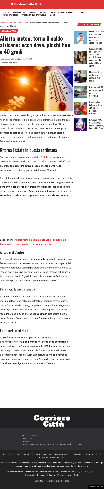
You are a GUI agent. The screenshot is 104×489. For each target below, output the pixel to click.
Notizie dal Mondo (10, 15)
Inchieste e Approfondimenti (63, 12)
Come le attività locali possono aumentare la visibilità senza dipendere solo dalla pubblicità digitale (95, 57)
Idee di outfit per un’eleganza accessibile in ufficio (95, 76)
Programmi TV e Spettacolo (34, 15)
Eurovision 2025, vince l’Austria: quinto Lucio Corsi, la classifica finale (96, 124)
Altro (52, 15)
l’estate (44, 157)
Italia (82, 12)
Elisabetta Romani (10, 62)
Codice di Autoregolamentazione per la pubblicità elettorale (52, 444)
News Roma (11, 23)
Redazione (27, 438)
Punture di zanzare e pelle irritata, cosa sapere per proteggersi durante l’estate (96, 37)
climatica (10, 263)
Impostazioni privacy (96, 487)
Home (2, 23)
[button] (3, 17)
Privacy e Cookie (30, 435)
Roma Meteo (23, 23)
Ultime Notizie (19, 12)
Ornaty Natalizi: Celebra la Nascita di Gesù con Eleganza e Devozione (96, 108)
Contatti (27, 441)
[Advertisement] (36, 219)
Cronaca (32, 12)
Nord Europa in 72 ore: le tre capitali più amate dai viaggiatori (96, 91)
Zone (4, 12)
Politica (43, 12)
